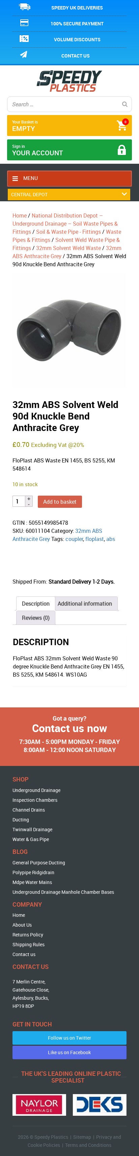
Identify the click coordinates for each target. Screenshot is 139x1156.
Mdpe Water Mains (32, 882)
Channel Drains (28, 810)
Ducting (20, 819)
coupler (74, 539)
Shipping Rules (28, 944)
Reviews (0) (36, 617)
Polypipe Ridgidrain (33, 872)
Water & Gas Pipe (30, 839)
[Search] (125, 104)
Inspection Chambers (34, 800)
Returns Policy (27, 934)
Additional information (85, 603)
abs (110, 539)
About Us (22, 925)
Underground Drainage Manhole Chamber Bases (63, 892)
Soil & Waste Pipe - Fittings (68, 231)
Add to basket (60, 501)
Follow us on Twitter (69, 1038)
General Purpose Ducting (38, 862)
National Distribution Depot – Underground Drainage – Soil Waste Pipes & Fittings (65, 223)
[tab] (35, 603)
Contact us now (69, 728)
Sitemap (82, 1137)
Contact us (75, 55)
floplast (94, 539)
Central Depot (29, 194)
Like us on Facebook (69, 1052)
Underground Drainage (36, 790)
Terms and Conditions (88, 1145)
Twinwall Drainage (32, 829)
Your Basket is (69, 126)
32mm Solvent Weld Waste (68, 248)
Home (19, 215)
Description (36, 603)
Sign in (37, 150)
